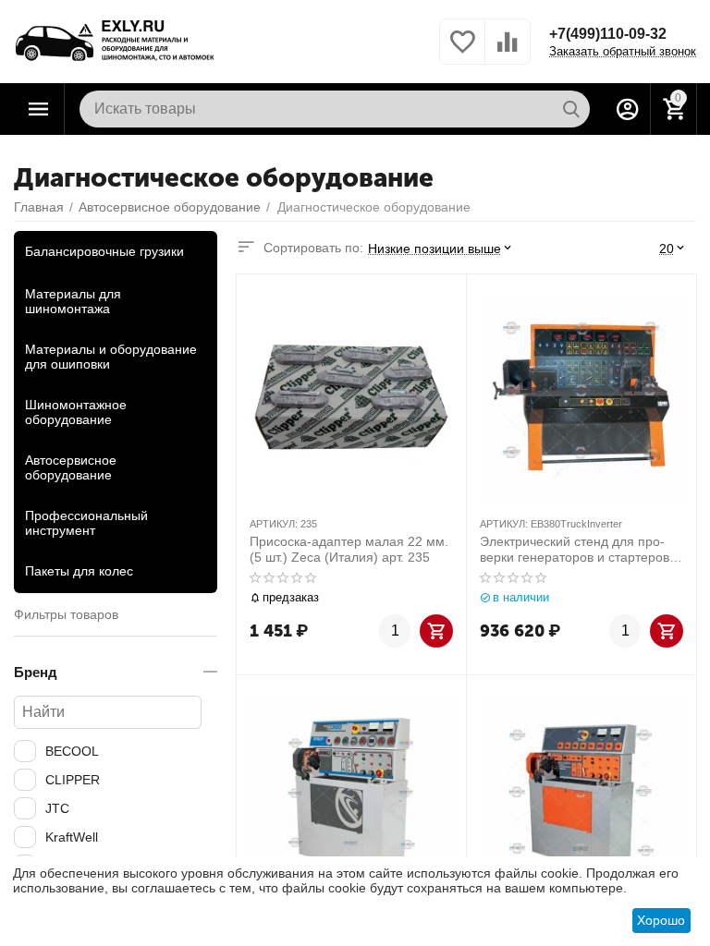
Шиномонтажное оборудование (76, 412)
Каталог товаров (39, 109)
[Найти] (571, 109)
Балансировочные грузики (104, 251)
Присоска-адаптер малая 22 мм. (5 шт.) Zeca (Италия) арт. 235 (349, 549)
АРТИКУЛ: (274, 523)
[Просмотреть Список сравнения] (507, 51)
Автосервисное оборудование (70, 467)
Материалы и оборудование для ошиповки (111, 356)
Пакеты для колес (79, 571)
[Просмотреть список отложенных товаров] (462, 51)
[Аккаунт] (628, 109)
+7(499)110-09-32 (608, 34)
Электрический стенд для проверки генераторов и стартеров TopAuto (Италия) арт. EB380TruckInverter (574, 549)
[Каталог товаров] (39, 109)
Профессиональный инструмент (86, 523)
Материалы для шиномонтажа (73, 301)
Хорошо (661, 920)
